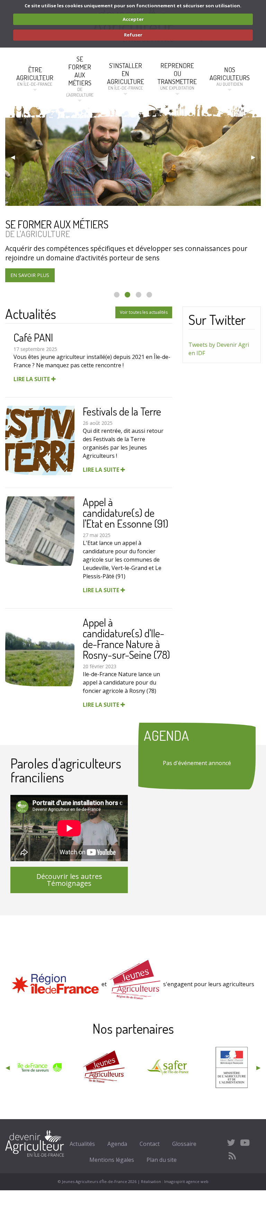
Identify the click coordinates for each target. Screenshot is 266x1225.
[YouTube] (244, 1142)
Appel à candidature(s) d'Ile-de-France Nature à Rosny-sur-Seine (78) (126, 638)
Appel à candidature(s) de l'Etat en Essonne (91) (125, 512)
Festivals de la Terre (122, 411)
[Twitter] (231, 1142)
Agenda (117, 1144)
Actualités (82, 1144)
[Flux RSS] (232, 1156)
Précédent (12, 157)
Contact (150, 1144)
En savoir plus (29, 275)
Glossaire (184, 1144)
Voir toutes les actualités (144, 312)
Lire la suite (32, 379)
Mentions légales (111, 1160)
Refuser (133, 35)
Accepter (133, 19)
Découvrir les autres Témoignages (69, 880)
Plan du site (162, 1160)
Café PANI (33, 337)
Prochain (253, 157)
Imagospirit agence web (186, 1181)
